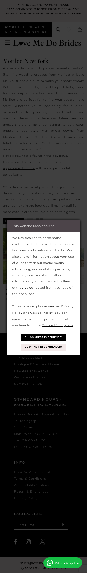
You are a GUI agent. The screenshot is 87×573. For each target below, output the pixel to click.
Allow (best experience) (44, 337)
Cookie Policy (41, 312)
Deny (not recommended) (43, 346)
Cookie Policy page (57, 325)
